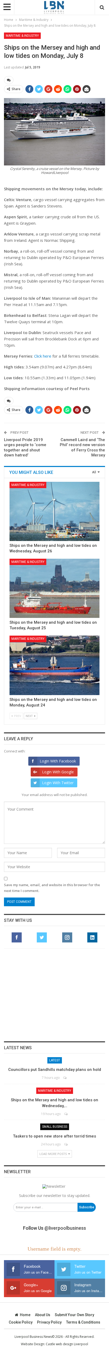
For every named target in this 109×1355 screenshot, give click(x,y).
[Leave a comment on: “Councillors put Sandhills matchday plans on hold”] (65, 1077)
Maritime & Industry (22, 36)
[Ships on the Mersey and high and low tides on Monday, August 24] (54, 665)
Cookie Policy (21, 1322)
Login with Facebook (58, 761)
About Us (42, 1315)
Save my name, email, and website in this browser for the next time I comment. (52, 887)
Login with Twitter (58, 782)
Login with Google (58, 771)
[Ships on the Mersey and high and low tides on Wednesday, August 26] (54, 511)
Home (25, 1315)
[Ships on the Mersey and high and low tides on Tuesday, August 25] (54, 588)
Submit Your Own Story (74, 1315)
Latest (54, 1060)
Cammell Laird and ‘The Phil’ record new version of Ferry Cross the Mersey (82, 447)
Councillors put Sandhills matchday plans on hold (54, 1069)
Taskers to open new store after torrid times (54, 1136)
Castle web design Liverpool (67, 1344)
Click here (42, 356)
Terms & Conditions (83, 1322)
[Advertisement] (54, 995)
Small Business (54, 1127)
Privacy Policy (49, 1322)
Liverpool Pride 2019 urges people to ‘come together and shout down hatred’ (25, 447)
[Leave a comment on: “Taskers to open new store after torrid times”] (66, 1144)
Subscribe (86, 1207)
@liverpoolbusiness (65, 1228)
